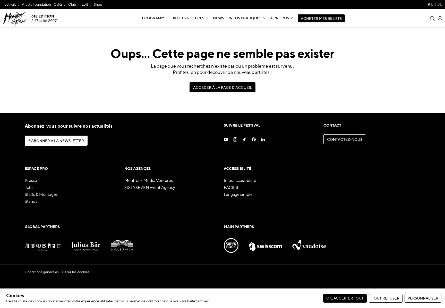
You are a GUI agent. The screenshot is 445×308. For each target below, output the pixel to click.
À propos (279, 18)
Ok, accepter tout (345, 298)
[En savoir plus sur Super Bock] (231, 243)
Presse (31, 181)
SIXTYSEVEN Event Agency (149, 188)
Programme (154, 18)
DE (439, 4)
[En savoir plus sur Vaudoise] (309, 243)
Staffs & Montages (41, 195)
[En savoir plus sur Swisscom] (265, 243)
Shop (98, 4)
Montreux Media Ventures (148, 181)
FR (427, 4)
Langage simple (238, 195)
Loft (85, 4)
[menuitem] (11, 4)
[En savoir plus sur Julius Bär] (86, 243)
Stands (31, 202)
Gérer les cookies (75, 272)
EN (433, 4)
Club (72, 4)
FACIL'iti (231, 188)
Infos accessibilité (240, 181)
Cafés (58, 4)
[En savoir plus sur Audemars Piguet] (43, 243)
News (218, 18)
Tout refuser (385, 298)
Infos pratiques (245, 18)
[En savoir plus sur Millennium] (122, 243)
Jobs (29, 188)
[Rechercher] (432, 18)
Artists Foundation (36, 4)
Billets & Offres (188, 18)
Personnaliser (423, 298)
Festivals (9, 4)
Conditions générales (42, 272)
